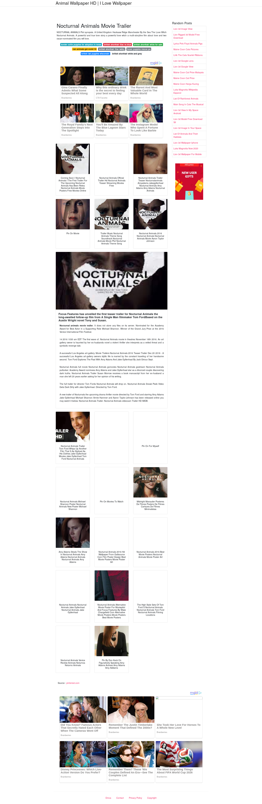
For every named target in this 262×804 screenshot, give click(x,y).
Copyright (151, 797)
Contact (120, 797)
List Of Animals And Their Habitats (185, 135)
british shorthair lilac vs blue (117, 44)
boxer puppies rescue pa (138, 49)
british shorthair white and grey (127, 53)
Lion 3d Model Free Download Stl (187, 120)
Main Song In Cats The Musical (188, 104)
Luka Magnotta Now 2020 (185, 148)
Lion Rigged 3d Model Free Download (186, 36)
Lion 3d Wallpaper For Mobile (187, 154)
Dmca (108, 797)
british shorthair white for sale (148, 44)
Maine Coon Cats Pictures (185, 49)
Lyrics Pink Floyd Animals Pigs (187, 43)
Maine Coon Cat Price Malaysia (188, 72)
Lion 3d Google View (183, 66)
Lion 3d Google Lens (183, 60)
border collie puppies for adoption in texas (81, 44)
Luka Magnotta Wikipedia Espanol (185, 91)
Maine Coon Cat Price (184, 78)
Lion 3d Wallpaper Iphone (185, 142)
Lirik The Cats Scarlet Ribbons (188, 55)
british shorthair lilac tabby (111, 49)
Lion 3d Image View (182, 28)
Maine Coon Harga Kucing (186, 83)
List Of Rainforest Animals (185, 98)
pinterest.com (72, 682)
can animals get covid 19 (84, 49)
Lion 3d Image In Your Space (187, 127)
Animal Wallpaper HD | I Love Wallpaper (94, 3)
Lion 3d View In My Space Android (185, 112)
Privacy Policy (135, 797)
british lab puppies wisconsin (95, 53)
